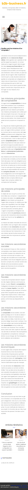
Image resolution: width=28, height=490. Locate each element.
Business (7, 440)
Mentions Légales (16, 485)
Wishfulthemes (23, 487)
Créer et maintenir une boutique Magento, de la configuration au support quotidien (7, 446)
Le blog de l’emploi (7, 463)
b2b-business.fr (14, 3)
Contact (24, 485)
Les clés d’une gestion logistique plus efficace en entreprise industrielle (21, 446)
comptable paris (11, 141)
